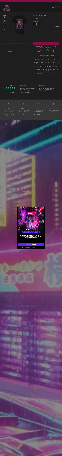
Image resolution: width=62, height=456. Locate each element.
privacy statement (32, 247)
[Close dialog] (43, 208)
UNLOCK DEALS (31, 244)
